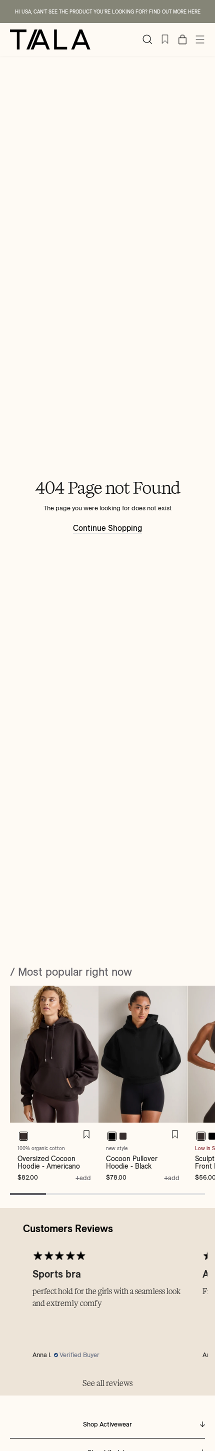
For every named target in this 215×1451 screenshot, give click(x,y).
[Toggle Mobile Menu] (200, 39)
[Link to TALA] (50, 39)
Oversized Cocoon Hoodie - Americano (49, 1162)
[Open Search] (147, 39)
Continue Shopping (107, 528)
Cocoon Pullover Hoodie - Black (132, 1162)
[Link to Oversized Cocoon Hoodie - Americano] (54, 1054)
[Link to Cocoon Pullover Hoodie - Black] (142, 1054)
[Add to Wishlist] (86, 1135)
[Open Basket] (183, 39)
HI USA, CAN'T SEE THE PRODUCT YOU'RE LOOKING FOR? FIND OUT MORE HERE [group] (107, 11)
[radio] (23, 1135)
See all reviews (107, 1383)
